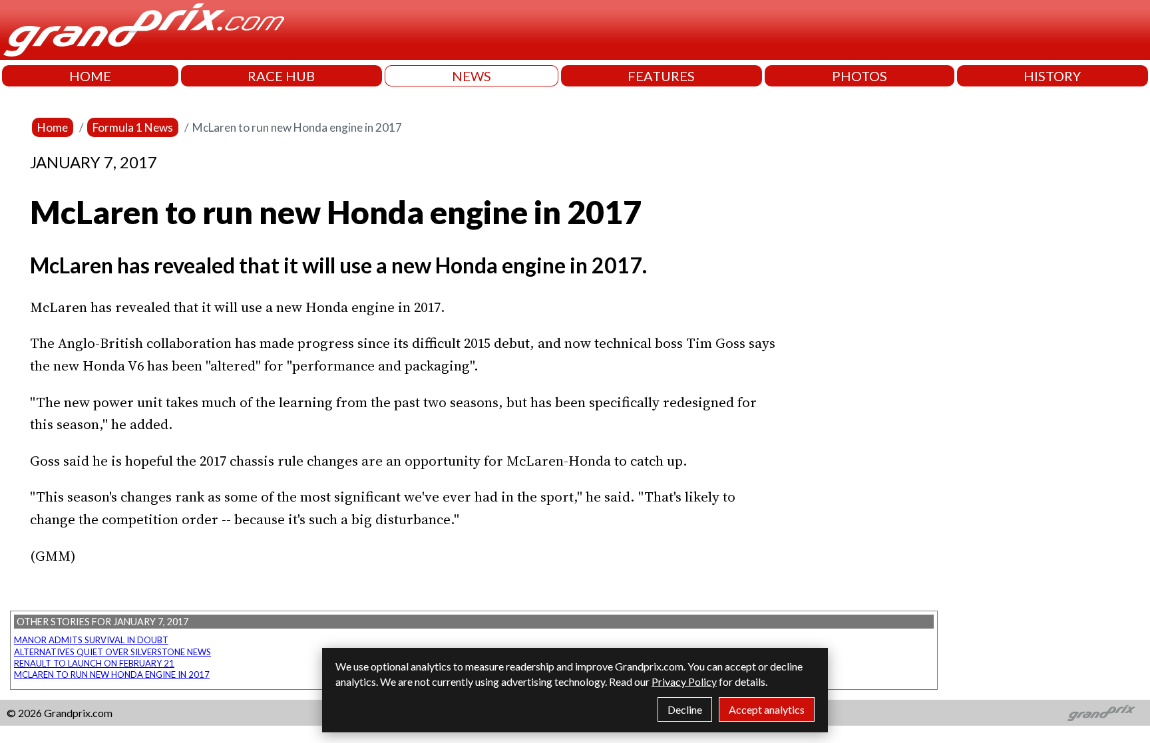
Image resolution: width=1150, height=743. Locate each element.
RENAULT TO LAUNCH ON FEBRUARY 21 (94, 663)
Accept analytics (767, 709)
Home (52, 127)
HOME (90, 76)
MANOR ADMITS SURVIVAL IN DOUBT (91, 640)
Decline (685, 709)
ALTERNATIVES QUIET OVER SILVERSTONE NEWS (112, 652)
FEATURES (661, 76)
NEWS (471, 76)
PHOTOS (859, 76)
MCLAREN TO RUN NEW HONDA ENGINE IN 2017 (112, 674)
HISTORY (1052, 76)
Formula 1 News (133, 127)
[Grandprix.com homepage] (1102, 713)
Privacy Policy (684, 681)
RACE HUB (281, 76)
